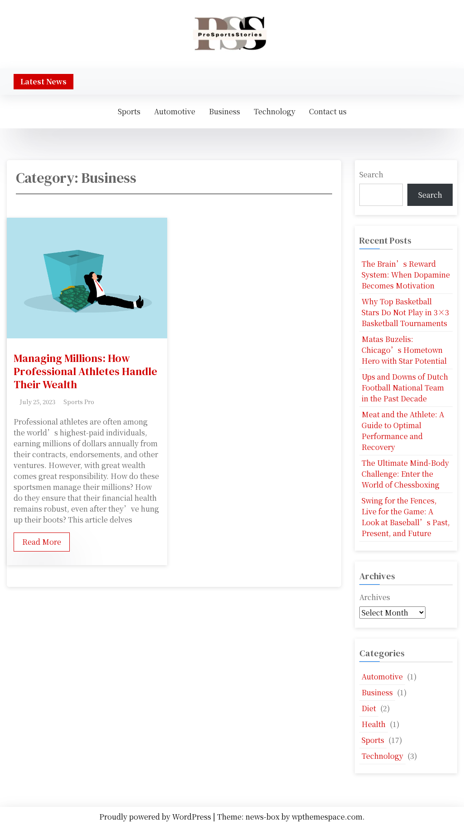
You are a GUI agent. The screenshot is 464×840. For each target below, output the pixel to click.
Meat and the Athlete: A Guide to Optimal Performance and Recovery (403, 430)
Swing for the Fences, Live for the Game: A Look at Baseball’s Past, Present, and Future (406, 516)
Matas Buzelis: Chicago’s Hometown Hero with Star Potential (404, 350)
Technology (274, 111)
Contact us (328, 111)
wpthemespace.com (327, 816)
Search (371, 174)
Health (374, 724)
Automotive (174, 111)
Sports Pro (78, 401)
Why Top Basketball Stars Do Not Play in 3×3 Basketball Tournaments (405, 312)
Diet (369, 708)
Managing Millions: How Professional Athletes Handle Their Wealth (85, 371)
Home (214, 830)
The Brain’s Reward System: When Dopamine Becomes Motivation (406, 275)
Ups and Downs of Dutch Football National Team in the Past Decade (405, 387)
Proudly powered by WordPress (156, 816)
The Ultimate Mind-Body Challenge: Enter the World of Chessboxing (405, 474)
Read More (41, 542)
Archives (374, 597)
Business (224, 111)
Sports (129, 111)
